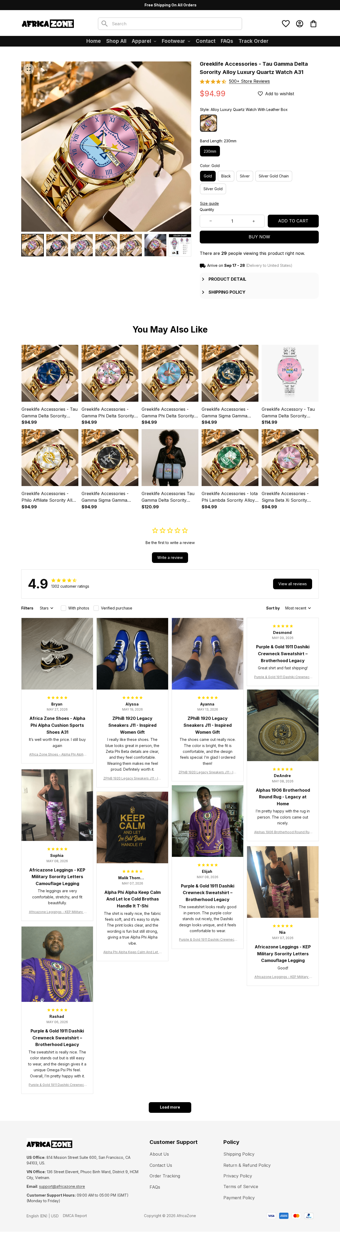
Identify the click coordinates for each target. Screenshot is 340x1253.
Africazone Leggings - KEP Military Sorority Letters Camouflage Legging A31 (57, 912)
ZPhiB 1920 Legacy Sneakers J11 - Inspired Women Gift (132, 778)
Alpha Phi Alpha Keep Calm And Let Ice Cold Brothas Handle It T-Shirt (132, 952)
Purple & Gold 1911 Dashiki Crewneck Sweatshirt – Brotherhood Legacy (282, 677)
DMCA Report (75, 1215)
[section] (249, 81)
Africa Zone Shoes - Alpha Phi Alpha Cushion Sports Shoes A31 (57, 754)
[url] (62, 1186)
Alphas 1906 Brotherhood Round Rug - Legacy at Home (283, 832)
